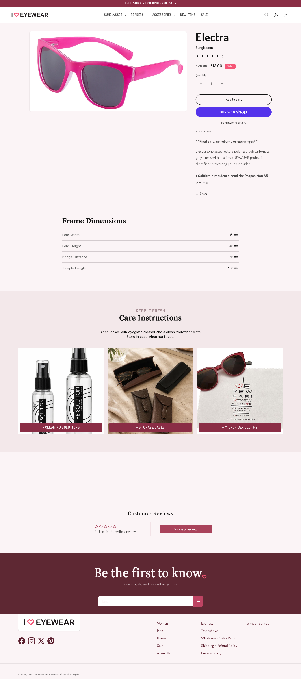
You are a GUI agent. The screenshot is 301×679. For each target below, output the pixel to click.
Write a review (185, 529)
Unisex (162, 638)
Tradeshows (210, 630)
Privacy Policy (211, 653)
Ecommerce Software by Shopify (62, 674)
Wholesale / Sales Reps (218, 638)
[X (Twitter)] (41, 640)
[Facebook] (21, 640)
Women (162, 623)
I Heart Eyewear (36, 674)
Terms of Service (257, 623)
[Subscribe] (198, 601)
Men (160, 630)
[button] (114, 14)
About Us (164, 653)
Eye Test (207, 623)
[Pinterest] (50, 640)
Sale (160, 645)
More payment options (233, 122)
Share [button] (204, 193)
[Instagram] (31, 640)
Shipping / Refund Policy (219, 645)
